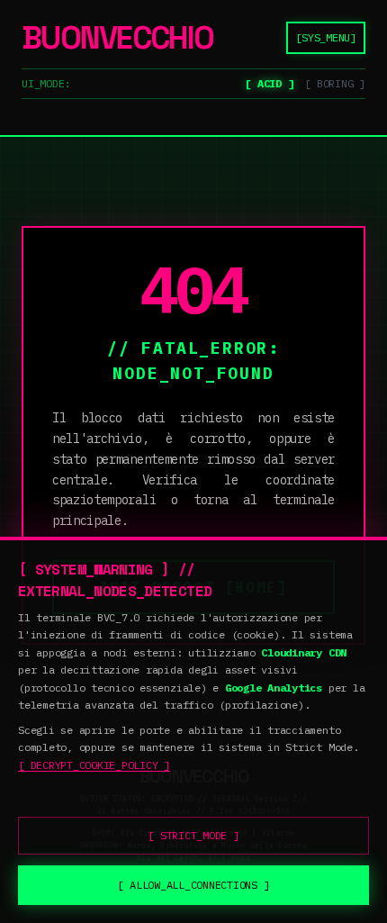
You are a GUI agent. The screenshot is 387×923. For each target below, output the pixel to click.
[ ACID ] (269, 83)
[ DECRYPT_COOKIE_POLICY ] (94, 765)
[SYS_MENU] (325, 37)
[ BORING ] (334, 83)
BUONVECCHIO (117, 38)
